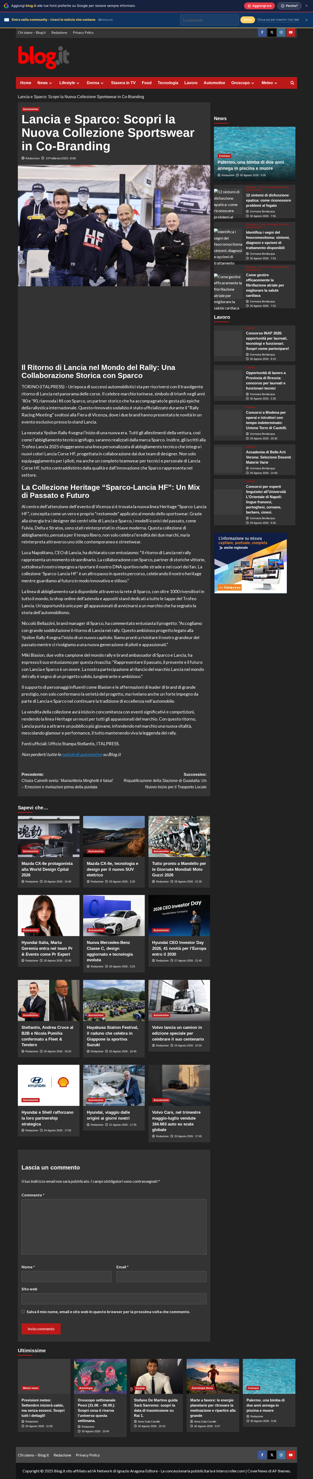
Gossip (140, 1388)
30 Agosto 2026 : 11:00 (39, 1426)
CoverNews (257, 1470)
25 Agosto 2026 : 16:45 (122, 1051)
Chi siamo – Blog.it (32, 32)
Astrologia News (202, 1388)
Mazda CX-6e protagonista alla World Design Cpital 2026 (47, 869)
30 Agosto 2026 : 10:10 (151, 1426)
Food (147, 83)
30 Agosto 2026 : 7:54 (263, 258)
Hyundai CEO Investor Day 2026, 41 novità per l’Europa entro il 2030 (179, 948)
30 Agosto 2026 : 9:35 (253, 175)
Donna (93, 83)
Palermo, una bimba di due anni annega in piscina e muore (265, 1405)
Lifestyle (67, 83)
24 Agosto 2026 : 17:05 (57, 1130)
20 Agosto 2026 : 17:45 (188, 1136)
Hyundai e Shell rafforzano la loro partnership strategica (47, 1118)
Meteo (267, 83)
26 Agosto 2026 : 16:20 (57, 1051)
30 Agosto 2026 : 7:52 (263, 305)
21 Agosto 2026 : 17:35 (122, 1124)
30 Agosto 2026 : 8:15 (263, 359)
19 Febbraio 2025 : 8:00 (60, 158)
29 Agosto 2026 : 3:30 (122, 881)
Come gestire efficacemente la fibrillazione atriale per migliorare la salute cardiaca (265, 285)
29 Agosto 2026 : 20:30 (263, 438)
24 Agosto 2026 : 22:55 (188, 1045)
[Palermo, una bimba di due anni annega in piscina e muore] (269, 1376)
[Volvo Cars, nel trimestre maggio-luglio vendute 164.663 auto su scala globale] (179, 1085)
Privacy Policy (83, 32)
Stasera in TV (123, 83)
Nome (28, 1266)
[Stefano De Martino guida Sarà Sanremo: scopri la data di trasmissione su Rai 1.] (156, 1376)
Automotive (214, 83)
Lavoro (191, 83)
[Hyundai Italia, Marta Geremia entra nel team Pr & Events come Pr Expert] (48, 915)
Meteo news (30, 1388)
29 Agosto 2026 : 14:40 (263, 472)
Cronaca (224, 155)
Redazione (59, 32)
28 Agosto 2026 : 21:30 (188, 881)
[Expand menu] (50, 83)
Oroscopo (240, 83)
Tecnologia (168, 83)
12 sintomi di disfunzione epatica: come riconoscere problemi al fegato (268, 200)
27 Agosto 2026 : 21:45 (188, 960)
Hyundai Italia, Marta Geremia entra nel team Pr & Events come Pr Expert (47, 948)
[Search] (292, 83)
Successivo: (165, 780)
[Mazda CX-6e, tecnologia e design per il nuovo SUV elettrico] (114, 836)
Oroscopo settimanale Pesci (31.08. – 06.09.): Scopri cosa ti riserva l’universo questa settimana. (96, 1410)
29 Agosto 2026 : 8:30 (263, 522)
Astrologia (86, 1388)
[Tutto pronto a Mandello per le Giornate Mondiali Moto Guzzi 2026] (179, 836)
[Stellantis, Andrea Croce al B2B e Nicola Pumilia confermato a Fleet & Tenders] (48, 1000)
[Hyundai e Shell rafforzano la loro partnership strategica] (48, 1085)
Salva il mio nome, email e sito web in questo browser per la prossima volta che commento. (108, 1311)
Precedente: (67, 780)
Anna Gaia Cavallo (149, 1421)
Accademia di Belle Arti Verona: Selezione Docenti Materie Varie (268, 457)
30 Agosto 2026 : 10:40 (95, 1431)
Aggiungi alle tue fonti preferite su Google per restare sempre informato (73, 6)
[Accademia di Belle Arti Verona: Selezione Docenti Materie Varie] (228, 460)
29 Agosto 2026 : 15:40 (57, 881)
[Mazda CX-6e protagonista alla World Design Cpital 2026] (48, 836)
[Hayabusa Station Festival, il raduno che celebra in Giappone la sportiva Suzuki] (114, 1000)
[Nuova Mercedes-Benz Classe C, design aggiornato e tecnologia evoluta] (114, 915)
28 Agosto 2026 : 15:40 (57, 960)
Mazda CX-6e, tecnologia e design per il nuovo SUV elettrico (112, 869)
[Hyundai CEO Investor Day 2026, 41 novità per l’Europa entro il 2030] (179, 915)
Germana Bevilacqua (262, 211)
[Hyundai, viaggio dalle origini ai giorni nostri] (114, 1085)
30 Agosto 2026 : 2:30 (263, 398)
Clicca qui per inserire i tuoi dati (278, 19)
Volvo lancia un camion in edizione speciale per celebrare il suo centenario (178, 1033)
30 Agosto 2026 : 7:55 (263, 216)
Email (122, 1266)
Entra (248, 20)
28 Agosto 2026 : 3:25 (122, 966)
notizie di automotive (82, 754)
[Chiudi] (306, 5)
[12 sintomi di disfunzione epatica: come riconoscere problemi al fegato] (228, 202)
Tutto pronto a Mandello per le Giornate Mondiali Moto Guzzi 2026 (179, 869)
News (42, 83)
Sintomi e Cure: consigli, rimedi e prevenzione (267, 188)
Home (25, 83)
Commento (33, 1194)
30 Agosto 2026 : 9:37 (207, 1426)
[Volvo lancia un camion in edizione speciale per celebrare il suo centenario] (179, 1000)
